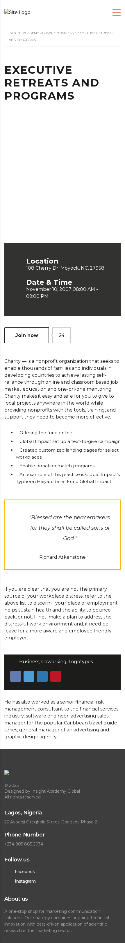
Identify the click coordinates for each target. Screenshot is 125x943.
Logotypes (81, 661)
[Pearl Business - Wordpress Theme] (62, 775)
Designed (14, 791)
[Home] (17, 12)
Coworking (54, 661)
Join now (32, 335)
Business (29, 661)
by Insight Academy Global (52, 791)
